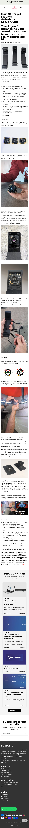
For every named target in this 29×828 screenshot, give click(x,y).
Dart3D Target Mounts (16, 42)
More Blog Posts (14, 710)
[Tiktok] (17, 826)
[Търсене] (5, 7)
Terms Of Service (5, 798)
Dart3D (10, 822)
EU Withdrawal (5, 802)
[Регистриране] (25, 733)
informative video (19, 535)
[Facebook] (12, 826)
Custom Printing (5, 776)
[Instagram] (14, 826)
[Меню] (1, 7)
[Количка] (27, 7)
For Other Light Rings (6, 774)
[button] (20, 8)
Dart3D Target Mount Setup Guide (9, 782)
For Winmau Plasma (6, 770)
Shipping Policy (5, 794)
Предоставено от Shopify (18, 822)
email (20, 554)
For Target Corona (5, 768)
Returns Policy (4, 796)
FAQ (2, 788)
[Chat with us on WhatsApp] (9, 809)
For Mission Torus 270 (6, 772)
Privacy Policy (4, 800)
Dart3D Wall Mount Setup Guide (9, 784)
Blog (2, 786)
